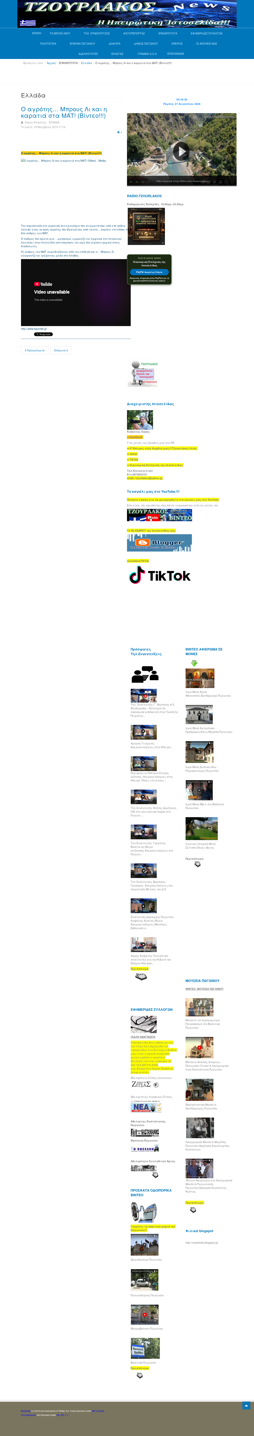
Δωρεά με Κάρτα (149, 272)
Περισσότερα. (195, 858)
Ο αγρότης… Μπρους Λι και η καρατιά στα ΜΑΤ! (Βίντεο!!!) (64, 111)
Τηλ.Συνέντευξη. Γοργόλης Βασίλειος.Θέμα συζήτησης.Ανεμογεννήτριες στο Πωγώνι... (152, 848)
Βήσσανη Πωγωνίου (144, 1140)
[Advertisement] (88, 76)
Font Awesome (28, 1414)
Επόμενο (60, 350)
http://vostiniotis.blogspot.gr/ (202, 1242)
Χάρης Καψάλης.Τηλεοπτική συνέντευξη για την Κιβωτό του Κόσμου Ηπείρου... (151, 959)
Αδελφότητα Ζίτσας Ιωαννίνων (151, 1078)
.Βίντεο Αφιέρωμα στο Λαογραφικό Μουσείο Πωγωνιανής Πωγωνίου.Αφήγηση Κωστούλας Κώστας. (209, 1185)
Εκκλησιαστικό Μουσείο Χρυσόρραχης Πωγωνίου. (202, 1106)
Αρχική (51, 63)
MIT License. (98, 1410)
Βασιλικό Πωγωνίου (143, 1362)
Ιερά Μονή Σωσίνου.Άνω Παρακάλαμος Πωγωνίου (202, 769)
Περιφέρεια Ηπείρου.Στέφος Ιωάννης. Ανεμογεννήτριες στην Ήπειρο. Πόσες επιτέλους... (152, 776)
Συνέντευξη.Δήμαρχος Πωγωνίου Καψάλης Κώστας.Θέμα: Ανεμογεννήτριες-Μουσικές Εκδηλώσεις (152, 922)
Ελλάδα (86, 63)
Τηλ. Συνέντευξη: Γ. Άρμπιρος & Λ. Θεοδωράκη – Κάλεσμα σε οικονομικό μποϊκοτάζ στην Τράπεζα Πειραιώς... (154, 710)
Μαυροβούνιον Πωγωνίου (147, 1328)
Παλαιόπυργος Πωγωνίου (147, 1295)
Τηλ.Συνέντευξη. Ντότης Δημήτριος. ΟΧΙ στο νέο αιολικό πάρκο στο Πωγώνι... (154, 811)
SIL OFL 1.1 (62, 1414)
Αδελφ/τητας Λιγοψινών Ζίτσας (151, 1097)
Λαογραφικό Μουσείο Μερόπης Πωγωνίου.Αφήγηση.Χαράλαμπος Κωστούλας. (207, 1145)
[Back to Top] (246, 1405)
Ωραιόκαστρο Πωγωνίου (146, 1259)
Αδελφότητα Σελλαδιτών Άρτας (153, 1161)
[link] (162, 448)
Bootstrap (26, 1410)
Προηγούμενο (35, 350)
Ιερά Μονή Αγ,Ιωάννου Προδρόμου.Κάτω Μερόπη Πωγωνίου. (209, 730)
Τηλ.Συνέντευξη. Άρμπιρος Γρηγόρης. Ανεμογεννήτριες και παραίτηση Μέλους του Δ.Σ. (152, 885)
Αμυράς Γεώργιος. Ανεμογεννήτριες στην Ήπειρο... (152, 745)
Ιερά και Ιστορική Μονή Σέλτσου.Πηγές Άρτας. (201, 845)
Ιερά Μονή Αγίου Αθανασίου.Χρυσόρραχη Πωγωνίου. (209, 693)
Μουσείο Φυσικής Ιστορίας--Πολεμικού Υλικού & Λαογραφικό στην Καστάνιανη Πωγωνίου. (207, 1065)
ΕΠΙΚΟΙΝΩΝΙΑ (175, 53)
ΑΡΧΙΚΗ (36, 33)
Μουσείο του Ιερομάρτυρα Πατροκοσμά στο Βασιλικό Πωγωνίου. (203, 1023)
